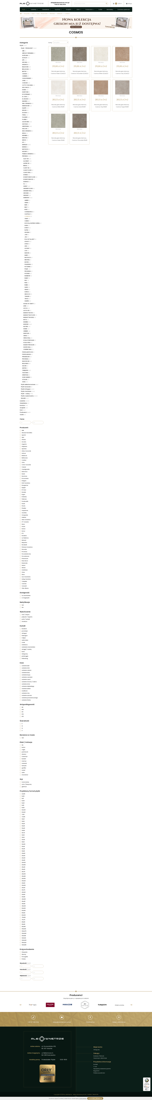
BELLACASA (26, 69)
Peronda (24, 549)
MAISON (28, 253)
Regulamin (96, 1071)
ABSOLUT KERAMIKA (28, 53)
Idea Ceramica (26, 519)
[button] (61, 42)
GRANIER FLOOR (29, 188)
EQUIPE (25, 108)
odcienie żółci (26, 668)
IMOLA (25, 133)
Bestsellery (110, 9)
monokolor (25, 775)
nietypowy (25, 654)
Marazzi (24, 540)
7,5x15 (23, 817)
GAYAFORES (27, 122)
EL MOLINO (26, 99)
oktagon (24, 633)
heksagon (25, 635)
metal (23, 770)
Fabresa (24, 499)
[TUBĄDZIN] (102, 1001)
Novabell (24, 545)
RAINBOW (28, 276)
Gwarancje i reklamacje (100, 1058)
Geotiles (24, 513)
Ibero (23, 524)
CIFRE (25, 80)
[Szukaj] (106, 3)
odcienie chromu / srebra (29, 682)
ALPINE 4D (27, 163)
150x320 (24, 942)
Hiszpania (24, 952)
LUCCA (26, 308)
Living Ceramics (26, 579)
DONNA (26, 175)
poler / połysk (26, 619)
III (22, 726)
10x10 (23, 819)
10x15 (23, 821)
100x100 (24, 929)
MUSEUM (27, 324)
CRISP (27, 218)
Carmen (24, 583)
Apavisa (24, 449)
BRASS (26, 165)
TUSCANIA (26, 372)
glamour (24, 786)
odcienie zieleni (26, 688)
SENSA (27, 289)
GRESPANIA (27, 126)
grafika (24, 768)
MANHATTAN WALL (29, 317)
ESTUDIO (25, 112)
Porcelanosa (25, 556)
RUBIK (27, 285)
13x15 (23, 835)
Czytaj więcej (82, 1098)
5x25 (23, 796)
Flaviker (24, 508)
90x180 (24, 926)
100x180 (24, 935)
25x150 (24, 878)
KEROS (25, 140)
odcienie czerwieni (27, 677)
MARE (27, 255)
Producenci (89, 9)
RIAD (27, 282)
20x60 (23, 853)
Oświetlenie (45, 9)
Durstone (24, 476)
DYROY (28, 228)
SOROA (27, 292)
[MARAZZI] (67, 1005)
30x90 (23, 897)
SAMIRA (28, 301)
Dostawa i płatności (124, 9)
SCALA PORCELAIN (29, 340)
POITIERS (28, 273)
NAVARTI (25, 151)
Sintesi (23, 567)
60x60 (23, 913)
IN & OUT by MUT (30, 239)
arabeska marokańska (28, 647)
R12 (23, 714)
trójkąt (24, 638)
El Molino (24, 497)
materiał (24, 763)
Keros (23, 531)
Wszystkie (27, 13)
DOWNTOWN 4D (29, 179)
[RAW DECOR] (85, 1001)
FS (25, 184)
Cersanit (24, 586)
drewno (24, 754)
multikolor (25, 691)
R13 (23, 716)
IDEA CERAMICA (27, 131)
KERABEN (25, 135)
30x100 (24, 885)
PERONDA (52, 13)
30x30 (23, 887)
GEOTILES (26, 124)
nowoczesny (25, 782)
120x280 (24, 945)
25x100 (24, 874)
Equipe (24, 487)
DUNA (27, 225)
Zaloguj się (96, 1049)
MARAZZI (26, 144)
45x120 (24, 906)
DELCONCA (26, 87)
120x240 (24, 940)
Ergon (23, 494)
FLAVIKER (26, 117)
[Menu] (149, 1078)
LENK (25, 306)
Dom (78, 9)
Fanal (23, 503)
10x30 (23, 826)
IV (22, 728)
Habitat (24, 517)
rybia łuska (25, 640)
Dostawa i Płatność (98, 1056)
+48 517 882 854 (33, 1022)
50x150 (24, 910)
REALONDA (26, 363)
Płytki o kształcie (28, 391)
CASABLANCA (29, 212)
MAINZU (25, 147)
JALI (27, 237)
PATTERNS (28, 266)
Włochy (24, 954)
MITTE (26, 319)
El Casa (24, 490)
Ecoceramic (25, 478)
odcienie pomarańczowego (30, 698)
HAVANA (28, 232)
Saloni (23, 565)
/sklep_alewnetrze (118, 1022)
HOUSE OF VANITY (29, 303)
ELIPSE (27, 230)
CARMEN (25, 76)
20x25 (23, 860)
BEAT (27, 207)
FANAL (25, 115)
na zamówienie (26, 595)
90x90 (23, 924)
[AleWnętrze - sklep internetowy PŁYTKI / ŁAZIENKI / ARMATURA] (31, 4)
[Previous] (21, 1005)
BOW (27, 209)
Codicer (24, 460)
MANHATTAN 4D (29, 313)
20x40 (23, 858)
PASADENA (29, 264)
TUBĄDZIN (26, 370)
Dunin (23, 474)
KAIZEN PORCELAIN (29, 345)
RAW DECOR (27, 361)
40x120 (24, 899)
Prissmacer (25, 558)
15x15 (23, 842)
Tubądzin (24, 581)
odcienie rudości (26, 670)
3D (22, 745)
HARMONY (60, 13)
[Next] (131, 1005)
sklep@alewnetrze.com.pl (62, 1022)
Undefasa (24, 570)
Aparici (24, 435)
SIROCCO (28, 294)
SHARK (26, 329)
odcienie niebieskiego (28, 686)
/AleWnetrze (90, 1022)
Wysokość (25, 963)
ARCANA (25, 62)
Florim (23, 506)
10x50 (23, 830)
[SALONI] (50, 1001)
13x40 (23, 839)
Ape (23, 437)
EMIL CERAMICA (27, 103)
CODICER (26, 83)
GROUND (27, 193)
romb (23, 642)
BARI (27, 205)
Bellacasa (25, 458)
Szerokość (25, 969)
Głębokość (25, 976)
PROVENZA (28, 271)
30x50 (23, 883)
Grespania (25, 515)
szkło (23, 772)
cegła (23, 749)
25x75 (23, 871)
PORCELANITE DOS (28, 352)
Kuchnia (57, 9)
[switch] (146, 1089)
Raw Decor (25, 561)
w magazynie (25, 598)
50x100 (24, 908)
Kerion (23, 529)
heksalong (25, 658)
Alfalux (24, 439)
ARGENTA (25, 64)
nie (22, 607)
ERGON (25, 110)
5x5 (23, 798)
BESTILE (25, 71)
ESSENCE (27, 181)
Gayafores (25, 510)
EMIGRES (26, 101)
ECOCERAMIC (27, 94)
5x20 (23, 803)
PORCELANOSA (27, 354)
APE (24, 60)
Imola (23, 526)
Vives (23, 572)
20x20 (23, 855)
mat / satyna (25, 614)
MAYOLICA (26, 149)
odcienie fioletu (26, 700)
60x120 (24, 915)
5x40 (23, 801)
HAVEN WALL (27, 347)
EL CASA (25, 96)
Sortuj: (50, 43)
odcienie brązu (26, 675)
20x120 (24, 862)
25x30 (23, 869)
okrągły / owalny (27, 649)
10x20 (23, 823)
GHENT (26, 186)
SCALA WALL (27, 342)
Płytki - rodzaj (27, 393)
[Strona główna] (21, 13)
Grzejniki (68, 9)
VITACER (25, 379)
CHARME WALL (28, 349)
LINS (27, 246)
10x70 (23, 833)
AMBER (27, 200)
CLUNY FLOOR (28, 170)
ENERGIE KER (27, 106)
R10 (23, 709)
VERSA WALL (27, 338)
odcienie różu (26, 693)
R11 (22, 712)
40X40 (23, 892)
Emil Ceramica (26, 483)
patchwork (25, 752)
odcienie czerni (26, 679)
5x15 (23, 805)
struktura (24, 621)
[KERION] (33, 1001)
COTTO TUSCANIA (28, 85)
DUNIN (25, 90)
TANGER (28, 296)
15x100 (23, 844)
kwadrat (24, 629)
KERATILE (25, 138)
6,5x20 (23, 812)
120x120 (24, 938)
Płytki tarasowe (26, 387)
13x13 (23, 837)
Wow (23, 574)
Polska (24, 959)
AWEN (27, 202)
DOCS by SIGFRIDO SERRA (33, 223)
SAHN (27, 287)
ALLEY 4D (27, 159)
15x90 (23, 851)
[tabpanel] (76, 18)
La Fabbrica (25, 538)
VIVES (25, 382)
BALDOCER (26, 67)
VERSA (26, 335)
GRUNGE (27, 195)
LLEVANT (28, 248)
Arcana (24, 442)
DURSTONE (26, 92)
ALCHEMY (27, 161)
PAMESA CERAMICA (28, 154)
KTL (24, 142)
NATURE (26, 326)
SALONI (25, 366)
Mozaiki (25, 398)
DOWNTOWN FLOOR (30, 177)
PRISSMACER (27, 356)
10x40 (23, 828)
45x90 (23, 903)
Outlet (100, 9)
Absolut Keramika (27, 433)
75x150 (24, 917)
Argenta (24, 444)
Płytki (23, 9)
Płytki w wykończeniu (29, 396)
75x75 (23, 919)
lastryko (24, 765)
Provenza (24, 551)
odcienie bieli (25, 665)
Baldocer (24, 455)
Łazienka (33, 9)
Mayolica (24, 542)
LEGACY (28, 241)
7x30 (23, 814)
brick (23, 651)
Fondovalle (25, 501)
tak (23, 605)
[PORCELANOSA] (119, 1001)
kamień (24, 759)
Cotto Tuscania (26, 465)
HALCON (25, 128)
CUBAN (27, 221)
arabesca (24, 645)
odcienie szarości (27, 695)
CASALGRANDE (27, 78)
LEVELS (27, 244)
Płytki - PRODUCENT (42, 13)
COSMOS (67, 13)
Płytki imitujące (27, 389)
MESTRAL (28, 260)
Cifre (23, 462)
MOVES (27, 262)
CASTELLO (28, 214)
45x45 (23, 901)
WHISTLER (27, 333)
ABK (24, 51)
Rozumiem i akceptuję (95, 1098)
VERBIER (26, 331)
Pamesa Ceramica (27, 547)
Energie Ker (25, 485)
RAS (27, 280)
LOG (27, 250)
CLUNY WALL (27, 172)
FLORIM (25, 119)
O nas (95, 1066)
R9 (22, 707)
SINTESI (25, 368)
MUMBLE (26, 322)
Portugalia (25, 956)
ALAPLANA (26, 55)
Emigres (24, 481)
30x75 (23, 890)
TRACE (27, 298)
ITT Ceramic (25, 522)
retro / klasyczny (27, 784)
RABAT (27, 278)
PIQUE (27, 269)
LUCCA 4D (27, 310)
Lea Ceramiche (26, 577)
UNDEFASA (26, 375)
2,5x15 (23, 794)
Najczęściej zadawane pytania (102, 1068)
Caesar (24, 467)
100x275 (24, 931)
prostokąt (25, 631)
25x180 (24, 876)
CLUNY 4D (27, 168)
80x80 (23, 922)
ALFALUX (26, 58)
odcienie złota (26, 684)
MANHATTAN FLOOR (30, 315)
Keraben (24, 535)
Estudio (24, 492)
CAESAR (25, 74)
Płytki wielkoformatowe (29, 384)
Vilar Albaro (25, 588)
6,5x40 (23, 810)
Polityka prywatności (99, 1073)
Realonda (24, 563)
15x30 (23, 846)
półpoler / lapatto (27, 617)
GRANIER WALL (28, 191)
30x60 (23, 894)
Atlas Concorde (26, 451)
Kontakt (95, 1064)
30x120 (24, 881)
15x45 (23, 849)
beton (23, 747)
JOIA (27, 234)
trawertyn (24, 756)
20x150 (24, 865)
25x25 (23, 867)
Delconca (24, 471)
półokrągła (25, 656)
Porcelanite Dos (26, 554)
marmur (24, 761)
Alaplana (24, 446)
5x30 (23, 807)
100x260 (24, 933)
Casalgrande (25, 469)
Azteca (24, 453)
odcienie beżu (26, 672)
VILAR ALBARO (27, 377)
